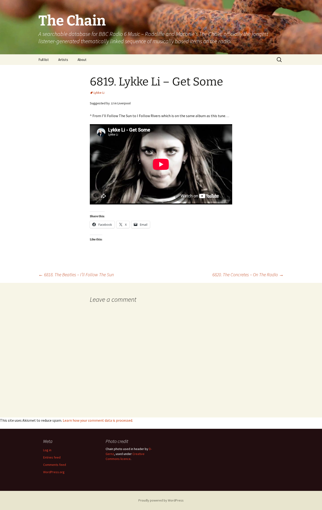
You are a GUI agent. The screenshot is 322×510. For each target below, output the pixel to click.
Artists (63, 59)
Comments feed (54, 465)
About (82, 59)
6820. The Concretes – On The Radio (248, 274)
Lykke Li (99, 92)
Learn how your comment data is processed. (98, 420)
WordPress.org (54, 472)
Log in (47, 450)
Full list (43, 59)
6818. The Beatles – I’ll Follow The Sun (76, 274)
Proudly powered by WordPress (161, 500)
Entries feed (52, 457)
